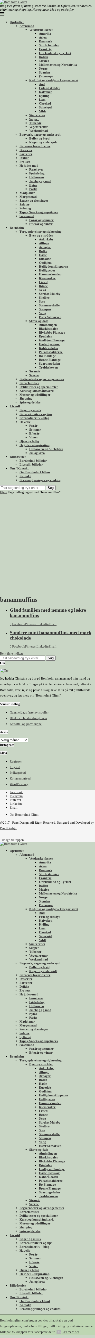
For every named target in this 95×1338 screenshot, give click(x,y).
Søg (51, 488)
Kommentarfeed (20, 778)
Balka (43, 251)
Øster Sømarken (50, 317)
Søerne (34, 375)
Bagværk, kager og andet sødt (39, 134)
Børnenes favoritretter (34, 146)
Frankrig (45, 49)
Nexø (42, 290)
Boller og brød (39, 138)
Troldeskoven (48, 367)
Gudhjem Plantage (52, 340)
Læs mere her (70, 1332)
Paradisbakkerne (51, 352)
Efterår (34, 433)
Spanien (44, 72)
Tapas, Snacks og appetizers (38, 212)
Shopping (25, 398)
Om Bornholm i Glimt (34, 472)
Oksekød (45, 103)
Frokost (24, 162)
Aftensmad (26, 26)
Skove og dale (38, 321)
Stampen (45, 309)
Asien (43, 37)
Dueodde (45, 259)
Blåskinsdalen (48, 328)
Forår (33, 425)
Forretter (25, 154)
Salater (24, 204)
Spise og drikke (29, 402)
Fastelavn (36, 169)
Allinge (44, 243)
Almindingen (48, 325)
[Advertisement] (47, 544)
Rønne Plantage (50, 359)
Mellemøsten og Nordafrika (58, 64)
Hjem (3, 492)
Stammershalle (49, 305)
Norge (43, 68)
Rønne (43, 286)
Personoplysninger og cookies (39, 480)
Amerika (45, 33)
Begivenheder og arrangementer (41, 379)
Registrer (16, 761)
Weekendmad (38, 130)
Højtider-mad (28, 165)
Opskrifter (17, 22)
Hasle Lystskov (49, 344)
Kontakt (25, 476)
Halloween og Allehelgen (46, 449)
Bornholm (17, 228)
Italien (43, 57)
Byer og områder (41, 235)
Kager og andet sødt (43, 142)
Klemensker (47, 278)
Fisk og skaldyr (49, 88)
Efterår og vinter (41, 224)
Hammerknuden (50, 274)
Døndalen (45, 336)
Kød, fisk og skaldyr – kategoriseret (53, 80)
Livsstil (15, 406)
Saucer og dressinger (33, 200)
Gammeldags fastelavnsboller (29, 712)
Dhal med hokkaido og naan (28, 718)
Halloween (36, 177)
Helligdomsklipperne (53, 266)
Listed (43, 282)
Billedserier (18, 457)
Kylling (44, 96)
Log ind (15, 767)
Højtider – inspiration (34, 445)
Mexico (44, 61)
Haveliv (24, 422)
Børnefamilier (29, 383)
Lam (42, 99)
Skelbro (44, 297)
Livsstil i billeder (31, 464)
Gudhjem (45, 262)
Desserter (25, 150)
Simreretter (37, 115)
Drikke (24, 158)
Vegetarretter (38, 127)
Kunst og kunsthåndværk (36, 391)
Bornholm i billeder (33, 460)
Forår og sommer (41, 220)
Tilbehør (35, 123)
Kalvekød (45, 92)
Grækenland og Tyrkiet (55, 53)
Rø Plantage (47, 356)
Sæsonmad (26, 216)
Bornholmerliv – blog (34, 418)
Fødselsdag (37, 173)
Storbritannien (49, 45)
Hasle (43, 255)
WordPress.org (19, 784)
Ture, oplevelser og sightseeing (40, 231)
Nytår (33, 185)
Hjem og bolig (29, 441)
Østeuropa (46, 76)
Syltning (25, 208)
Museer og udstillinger (34, 394)
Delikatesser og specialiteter (38, 387)
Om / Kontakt (19, 468)
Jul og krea (37, 453)
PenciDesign (8, 828)
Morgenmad (28, 196)
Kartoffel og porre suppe (26, 724)
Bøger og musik (30, 410)
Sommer (35, 429)
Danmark (45, 41)
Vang (42, 313)
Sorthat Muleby (49, 294)
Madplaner (27, 193)
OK (59, 1332)
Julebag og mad (40, 181)
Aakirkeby (46, 239)
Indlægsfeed (18, 772)
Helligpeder (47, 270)
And (42, 84)
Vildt (42, 111)
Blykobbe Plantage (52, 332)
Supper (34, 119)
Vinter (33, 437)
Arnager (45, 247)
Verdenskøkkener (41, 30)
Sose (42, 301)
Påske (33, 189)
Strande (34, 371)
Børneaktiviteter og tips (35, 414)
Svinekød (45, 107)
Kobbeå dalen (48, 348)
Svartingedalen (49, 363)
